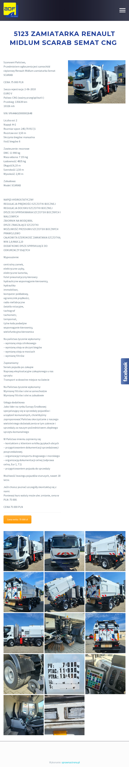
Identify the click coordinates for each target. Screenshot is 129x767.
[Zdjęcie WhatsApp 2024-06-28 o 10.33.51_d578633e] (24, 592)
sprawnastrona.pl (71, 762)
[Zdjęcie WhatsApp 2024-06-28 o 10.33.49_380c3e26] (65, 633)
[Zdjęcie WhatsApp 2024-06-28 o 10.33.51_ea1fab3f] (65, 715)
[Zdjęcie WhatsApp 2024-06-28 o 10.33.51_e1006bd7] (24, 715)
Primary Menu (122, 10)
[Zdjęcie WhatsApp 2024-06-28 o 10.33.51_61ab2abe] (65, 674)
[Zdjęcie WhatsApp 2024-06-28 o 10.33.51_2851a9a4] (105, 674)
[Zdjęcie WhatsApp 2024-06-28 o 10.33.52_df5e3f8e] (24, 633)
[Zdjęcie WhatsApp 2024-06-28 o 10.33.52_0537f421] (105, 551)
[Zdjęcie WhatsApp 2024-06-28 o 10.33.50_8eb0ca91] (105, 592)
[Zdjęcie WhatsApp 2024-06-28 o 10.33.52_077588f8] (24, 551)
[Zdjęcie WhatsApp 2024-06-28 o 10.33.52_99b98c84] (65, 551)
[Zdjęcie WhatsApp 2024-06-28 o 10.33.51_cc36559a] (105, 633)
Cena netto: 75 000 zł (17, 519)
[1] (65, 592)
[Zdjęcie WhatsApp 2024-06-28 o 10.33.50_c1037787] (24, 674)
